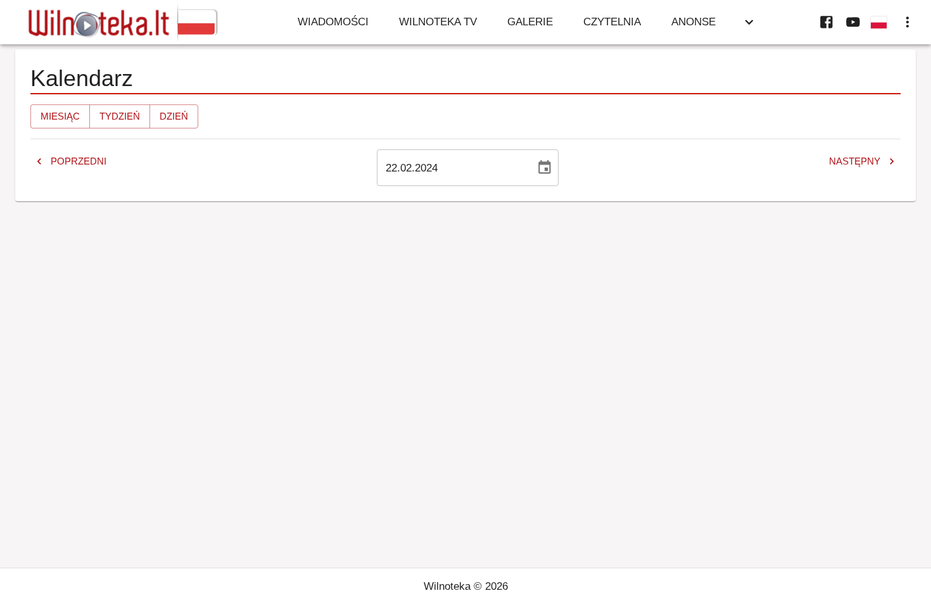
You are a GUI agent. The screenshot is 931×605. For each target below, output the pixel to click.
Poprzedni (78, 161)
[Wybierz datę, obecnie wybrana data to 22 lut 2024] (544, 167)
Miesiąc (60, 116)
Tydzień (119, 116)
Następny (854, 161)
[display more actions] (907, 22)
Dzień (174, 116)
